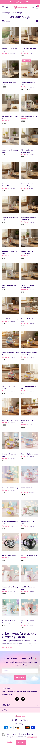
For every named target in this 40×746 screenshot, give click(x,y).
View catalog (3, 7)
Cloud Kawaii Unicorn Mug (28, 50)
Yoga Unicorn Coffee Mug (9, 83)
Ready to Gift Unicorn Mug (28, 421)
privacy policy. (32, 737)
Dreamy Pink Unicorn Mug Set (9, 387)
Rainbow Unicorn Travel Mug (10, 117)
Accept (21, 742)
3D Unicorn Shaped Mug (29, 555)
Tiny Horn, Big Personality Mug (10, 218)
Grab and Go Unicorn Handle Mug (28, 218)
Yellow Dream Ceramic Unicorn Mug (29, 354)
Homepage (6, 13)
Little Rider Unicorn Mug (10, 319)
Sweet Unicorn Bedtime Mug (10, 522)
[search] (7, 7)
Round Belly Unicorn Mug (29, 454)
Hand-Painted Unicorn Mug (28, 588)
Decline (10, 742)
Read (6, 647)
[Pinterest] (23, 699)
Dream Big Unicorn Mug (10, 420)
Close (20, 705)
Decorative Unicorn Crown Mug (8, 622)
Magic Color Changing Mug (10, 151)
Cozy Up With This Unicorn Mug (27, 185)
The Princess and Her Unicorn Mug (9, 185)
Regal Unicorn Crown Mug (28, 522)
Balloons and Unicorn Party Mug (9, 252)
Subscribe (20, 677)
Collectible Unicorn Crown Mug (27, 622)
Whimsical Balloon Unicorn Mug (27, 151)
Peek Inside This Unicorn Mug (29, 320)
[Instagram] (17, 699)
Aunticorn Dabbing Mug (29, 116)
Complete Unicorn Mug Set (29, 387)
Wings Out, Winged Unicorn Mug (27, 286)
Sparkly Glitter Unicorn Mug (9, 455)
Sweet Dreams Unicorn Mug (9, 286)
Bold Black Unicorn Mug (10, 555)
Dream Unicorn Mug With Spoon (10, 354)
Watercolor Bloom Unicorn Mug (27, 252)
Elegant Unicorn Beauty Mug (10, 588)
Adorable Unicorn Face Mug (10, 50)
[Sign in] (33, 7)
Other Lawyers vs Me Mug (28, 83)
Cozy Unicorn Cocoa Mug (28, 489)
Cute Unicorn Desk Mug (10, 488)
